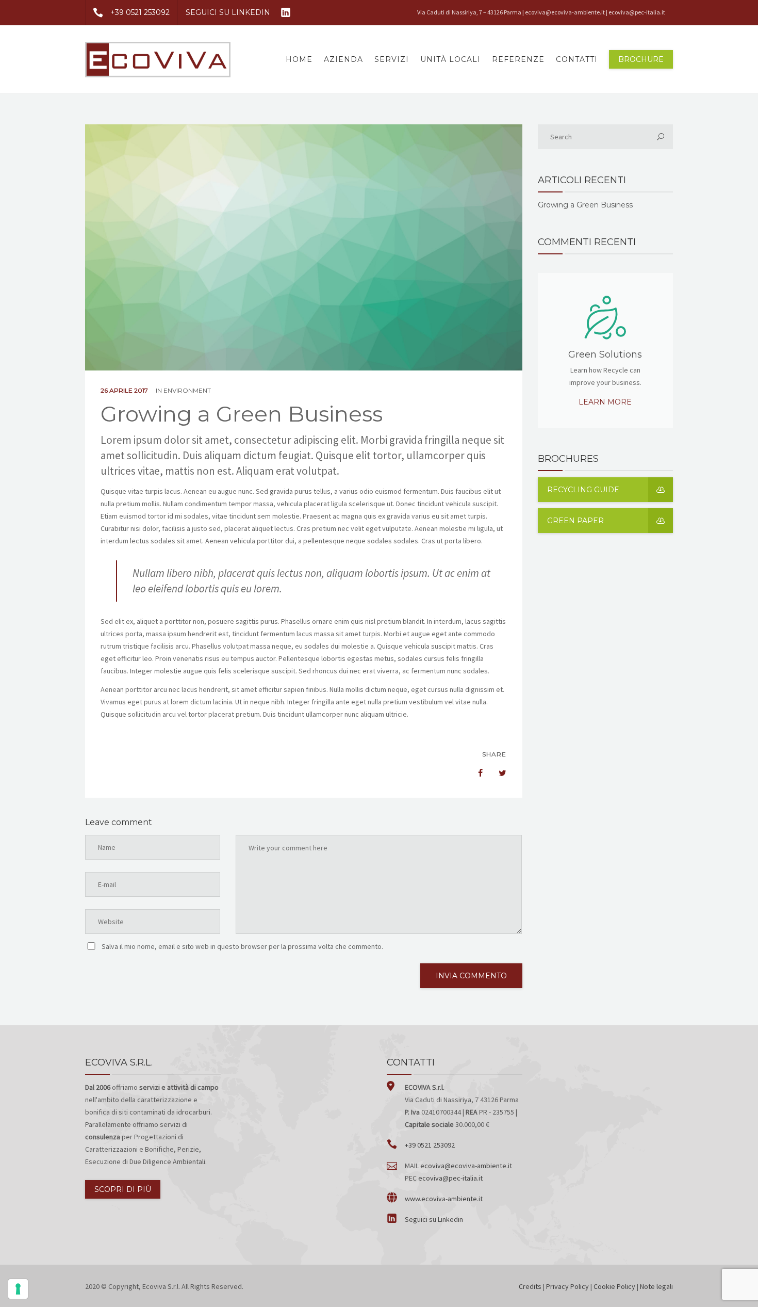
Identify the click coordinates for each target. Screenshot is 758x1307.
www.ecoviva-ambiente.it (444, 1198)
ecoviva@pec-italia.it (636, 12)
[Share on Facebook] (475, 773)
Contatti (577, 59)
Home (299, 59)
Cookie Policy (614, 1286)
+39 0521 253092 (140, 12)
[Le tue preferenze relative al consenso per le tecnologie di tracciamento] (18, 1289)
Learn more (605, 402)
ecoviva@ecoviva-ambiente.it (565, 12)
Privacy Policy (567, 1286)
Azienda (343, 59)
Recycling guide (583, 489)
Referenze (518, 59)
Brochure (641, 59)
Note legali (656, 1286)
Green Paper (575, 520)
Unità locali (450, 59)
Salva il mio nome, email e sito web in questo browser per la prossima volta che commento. (242, 946)
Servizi (391, 59)
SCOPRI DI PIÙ (122, 1189)
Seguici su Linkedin (434, 1219)
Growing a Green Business (585, 204)
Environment (187, 390)
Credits (530, 1286)
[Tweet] (497, 773)
